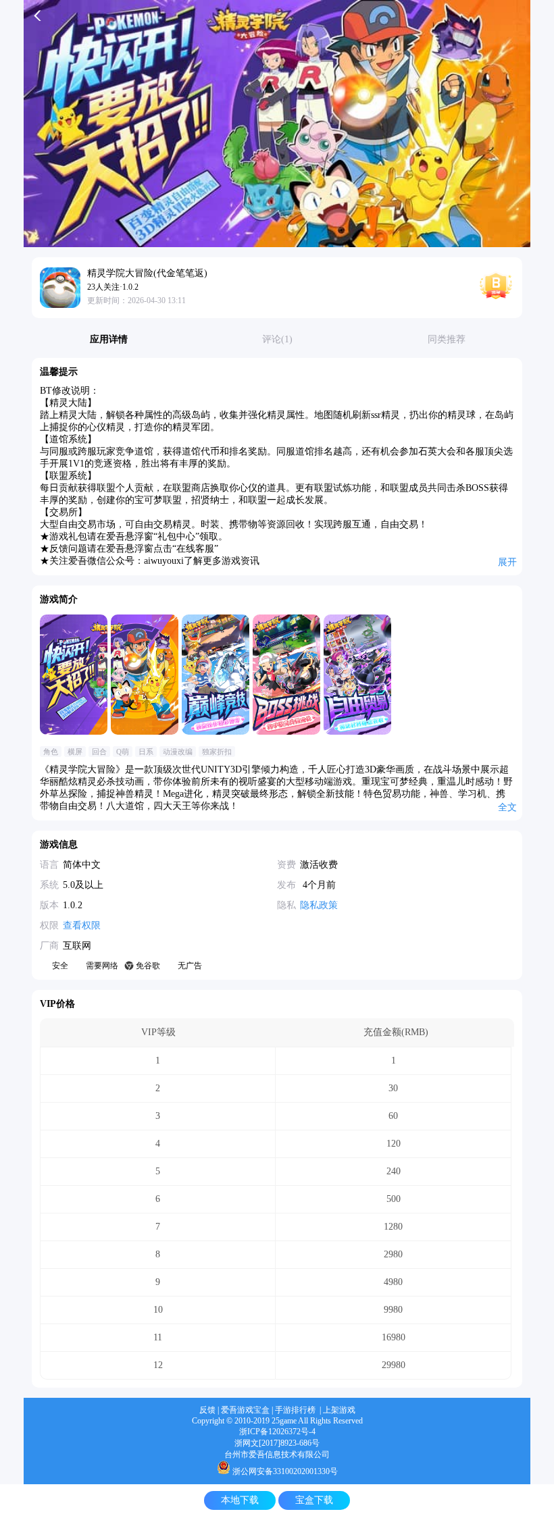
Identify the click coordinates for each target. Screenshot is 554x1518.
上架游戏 (339, 1410)
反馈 (207, 1410)
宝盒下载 (314, 1500)
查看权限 (82, 925)
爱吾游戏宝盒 (245, 1410)
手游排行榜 (295, 1410)
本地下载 (240, 1500)
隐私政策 (319, 905)
